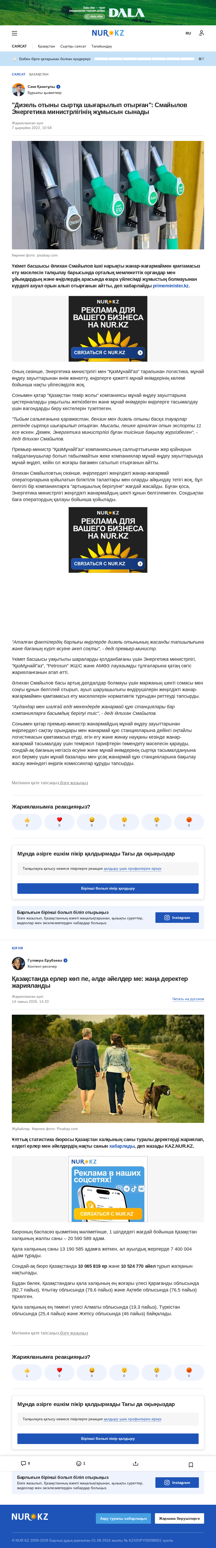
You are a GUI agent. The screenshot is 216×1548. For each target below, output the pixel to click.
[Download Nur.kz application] (108, 12)
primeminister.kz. (171, 285)
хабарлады (122, 1146)
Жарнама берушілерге (179, 1518)
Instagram (181, 917)
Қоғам (17, 948)
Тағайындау (101, 46)
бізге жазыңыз (74, 783)
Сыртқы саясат (73, 46)
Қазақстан (46, 46)
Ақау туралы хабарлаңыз (123, 1518)
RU (188, 33)
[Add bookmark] (190, 1464)
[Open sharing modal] (136, 1463)
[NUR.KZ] (108, 33)
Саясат (19, 46)
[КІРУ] (201, 33)
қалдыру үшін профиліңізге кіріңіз (132, 868)
